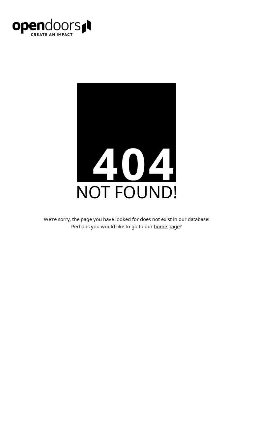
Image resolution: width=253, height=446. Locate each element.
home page (167, 226)
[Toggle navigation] (126, 49)
